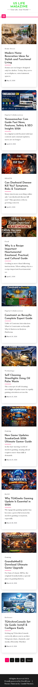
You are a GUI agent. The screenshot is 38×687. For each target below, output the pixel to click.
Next (29, 660)
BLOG (7, 494)
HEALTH (8, 178)
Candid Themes (27, 684)
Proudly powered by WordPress (17, 681)
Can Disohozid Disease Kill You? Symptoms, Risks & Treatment (18, 185)
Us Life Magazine (19, 5)
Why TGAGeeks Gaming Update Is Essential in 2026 (19, 501)
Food (7, 241)
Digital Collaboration (14, 115)
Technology (9, 371)
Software (8, 617)
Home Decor (10, 49)
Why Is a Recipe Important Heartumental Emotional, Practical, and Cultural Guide (17, 252)
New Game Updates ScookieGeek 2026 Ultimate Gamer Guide (18, 438)
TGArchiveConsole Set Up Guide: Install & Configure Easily (17, 625)
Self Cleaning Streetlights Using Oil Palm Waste (17, 378)
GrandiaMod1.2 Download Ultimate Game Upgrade (16, 564)
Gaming (8, 431)
